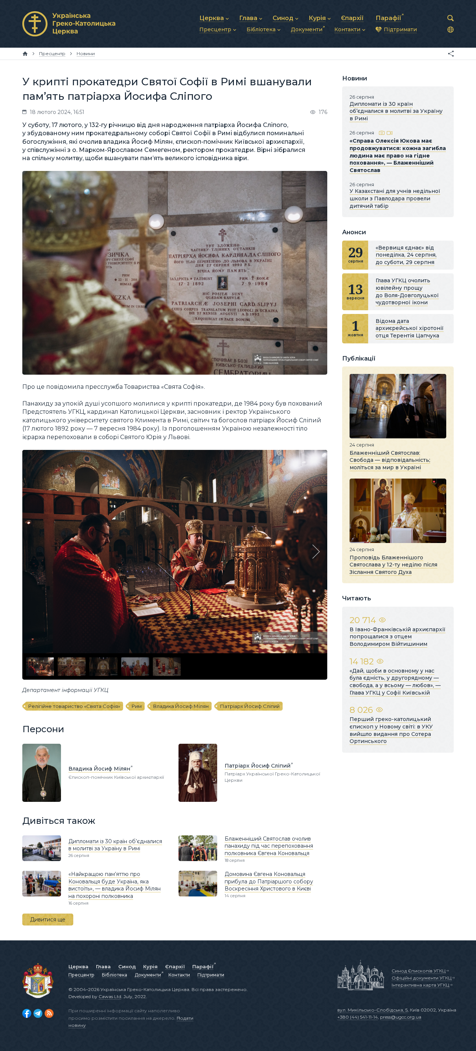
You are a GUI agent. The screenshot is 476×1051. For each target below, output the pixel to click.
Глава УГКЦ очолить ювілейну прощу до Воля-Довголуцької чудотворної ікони (407, 291)
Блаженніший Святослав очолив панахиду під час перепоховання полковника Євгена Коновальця (269, 846)
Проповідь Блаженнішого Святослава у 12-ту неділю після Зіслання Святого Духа (393, 564)
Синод (127, 966)
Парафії (202, 966)
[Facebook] (26, 1013)
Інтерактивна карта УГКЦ (420, 985)
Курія (150, 966)
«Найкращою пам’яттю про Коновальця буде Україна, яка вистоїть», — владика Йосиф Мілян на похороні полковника (114, 885)
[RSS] (49, 1013)
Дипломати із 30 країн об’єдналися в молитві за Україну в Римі (115, 845)
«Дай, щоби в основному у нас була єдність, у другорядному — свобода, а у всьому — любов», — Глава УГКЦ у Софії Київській (395, 681)
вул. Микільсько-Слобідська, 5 (372, 1010)
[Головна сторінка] (25, 54)
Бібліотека (114, 975)
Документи (148, 975)
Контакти (179, 975)
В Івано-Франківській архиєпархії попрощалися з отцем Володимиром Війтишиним (398, 636)
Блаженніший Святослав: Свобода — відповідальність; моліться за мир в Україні (390, 459)
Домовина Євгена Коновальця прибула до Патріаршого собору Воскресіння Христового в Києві (269, 881)
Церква (78, 966)
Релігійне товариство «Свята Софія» (74, 706)
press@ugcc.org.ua (400, 1017)
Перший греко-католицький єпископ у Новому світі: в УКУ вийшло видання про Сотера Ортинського (391, 730)
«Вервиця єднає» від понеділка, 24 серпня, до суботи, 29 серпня (406, 255)
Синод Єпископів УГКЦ (419, 971)
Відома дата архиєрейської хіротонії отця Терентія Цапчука (410, 328)
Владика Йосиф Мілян (181, 706)
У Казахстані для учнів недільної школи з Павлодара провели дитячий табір (395, 198)
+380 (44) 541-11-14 (357, 1017)
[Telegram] (37, 1013)
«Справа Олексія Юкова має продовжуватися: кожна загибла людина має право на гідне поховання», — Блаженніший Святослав (398, 155)
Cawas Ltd (110, 996)
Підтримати (210, 975)
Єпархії (175, 966)
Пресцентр (81, 975)
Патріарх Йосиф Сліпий (250, 706)
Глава (103, 966)
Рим (137, 706)
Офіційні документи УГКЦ (421, 978)
